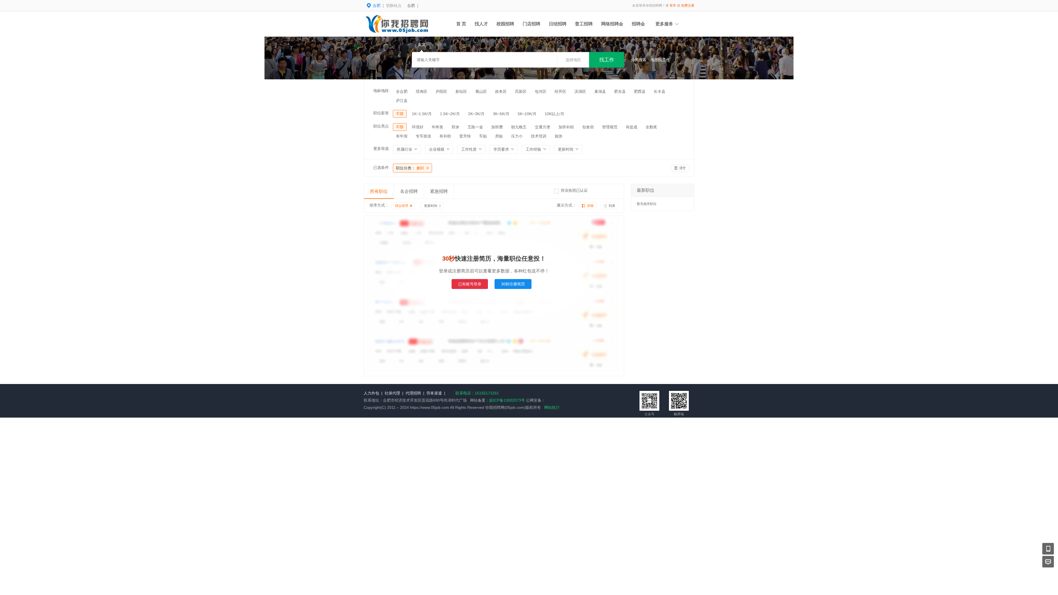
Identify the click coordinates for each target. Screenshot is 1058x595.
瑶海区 (421, 91)
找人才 (481, 23)
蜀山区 (481, 91)
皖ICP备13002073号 (507, 400)
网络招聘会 (612, 23)
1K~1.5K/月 (422, 114)
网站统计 (552, 407)
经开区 (560, 91)
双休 (455, 127)
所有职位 (379, 191)
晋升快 (465, 136)
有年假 (401, 136)
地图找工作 (660, 60)
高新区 (521, 91)
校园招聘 (505, 23)
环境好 (417, 127)
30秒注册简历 (513, 284)
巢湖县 (600, 91)
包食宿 (588, 127)
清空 (682, 168)
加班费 (497, 127)
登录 (673, 5)
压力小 (517, 136)
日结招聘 (557, 23)
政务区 (501, 91)
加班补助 (566, 127)
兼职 (410, 168)
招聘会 (638, 23)
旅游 (558, 136)
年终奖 (437, 127)
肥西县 (640, 91)
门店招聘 (531, 23)
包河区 (540, 91)
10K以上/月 (554, 114)
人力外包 (371, 393)
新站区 (461, 91)
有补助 (445, 136)
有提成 (631, 127)
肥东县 (620, 91)
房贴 (499, 136)
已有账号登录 (469, 284)
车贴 (483, 136)
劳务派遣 (434, 393)
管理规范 (609, 127)
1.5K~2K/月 (450, 114)
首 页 (461, 23)
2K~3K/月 (476, 114)
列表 (612, 206)
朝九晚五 (519, 127)
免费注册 (687, 5)
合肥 (411, 5)
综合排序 (401, 206)
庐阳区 (441, 91)
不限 (400, 114)
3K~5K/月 (501, 114)
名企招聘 (409, 191)
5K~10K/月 (527, 114)
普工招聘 (584, 23)
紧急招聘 (439, 191)
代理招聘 (413, 393)
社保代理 (392, 393)
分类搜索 (638, 60)
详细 (590, 206)
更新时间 (430, 206)
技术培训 (538, 136)
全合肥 (401, 91)
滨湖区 (580, 91)
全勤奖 (651, 127)
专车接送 (423, 136)
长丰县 (659, 91)
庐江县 (401, 100)
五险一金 (475, 127)
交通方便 (542, 127)
